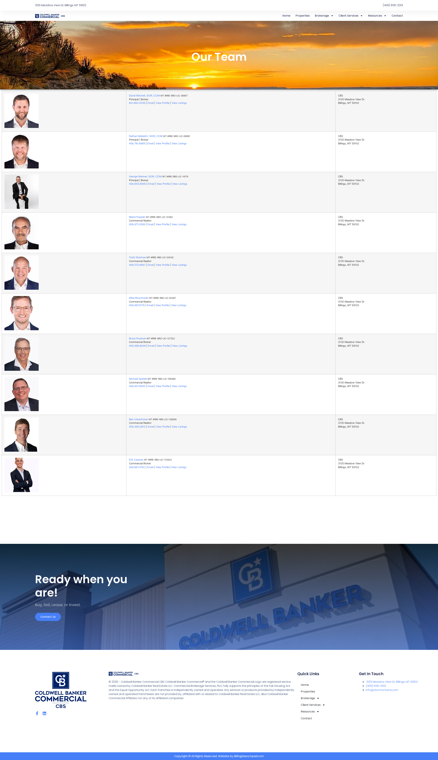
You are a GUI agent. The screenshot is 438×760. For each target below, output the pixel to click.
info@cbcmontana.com (382, 690)
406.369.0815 (137, 426)
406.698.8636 (137, 345)
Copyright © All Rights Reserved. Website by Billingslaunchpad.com (219, 756)
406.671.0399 (137, 224)
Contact (397, 16)
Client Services (348, 16)
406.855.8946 (137, 183)
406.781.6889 (137, 143)
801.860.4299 (137, 102)
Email (150, 102)
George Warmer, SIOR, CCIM (145, 176)
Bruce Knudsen (137, 338)
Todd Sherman (137, 257)
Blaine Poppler (137, 216)
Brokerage (322, 16)
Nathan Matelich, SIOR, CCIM (146, 136)
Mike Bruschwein (139, 297)
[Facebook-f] (37, 713)
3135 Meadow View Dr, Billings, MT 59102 (392, 682)
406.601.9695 (137, 386)
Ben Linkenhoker (138, 419)
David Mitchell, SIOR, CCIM (144, 95)
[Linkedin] (44, 713)
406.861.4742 (137, 467)
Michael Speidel (138, 378)
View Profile (162, 102)
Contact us (48, 617)
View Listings (179, 102)
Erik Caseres (136, 459)
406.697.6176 (137, 305)
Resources (375, 16)
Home (286, 16)
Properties (302, 16)
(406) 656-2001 (376, 686)
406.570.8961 (137, 264)
